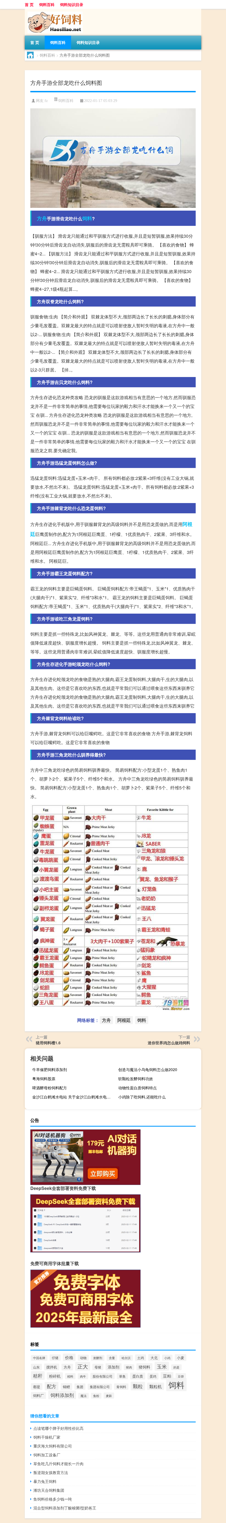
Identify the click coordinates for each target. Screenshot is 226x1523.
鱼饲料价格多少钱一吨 (52, 1499)
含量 (112, 1357)
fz (46, 101)
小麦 (180, 1357)
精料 (70, 1376)
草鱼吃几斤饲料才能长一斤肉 (58, 1463)
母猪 (98, 1367)
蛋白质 (137, 1376)
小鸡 (167, 1357)
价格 (69, 1357)
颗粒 (138, 1386)
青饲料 (121, 1386)
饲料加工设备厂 (46, 1454)
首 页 (29, 4)
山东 (36, 1367)
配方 (51, 1386)
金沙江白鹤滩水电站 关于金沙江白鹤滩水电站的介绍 (73, 1097)
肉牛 (83, 1376)
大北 (154, 1357)
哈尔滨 (126, 1358)
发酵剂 (97, 1358)
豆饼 (181, 1376)
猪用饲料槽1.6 (48, 1042)
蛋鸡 (153, 1376)
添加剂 (113, 1367)
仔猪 (55, 1357)
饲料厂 (38, 1395)
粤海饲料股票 (43, 1078)
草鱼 (122, 1376)
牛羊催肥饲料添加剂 (49, 1069)
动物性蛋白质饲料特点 (137, 1087)
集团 (80, 1386)
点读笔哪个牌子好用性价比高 (58, 1428)
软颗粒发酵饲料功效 (135, 1078)
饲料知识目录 (71, 4)
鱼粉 (96, 1396)
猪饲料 (144, 1367)
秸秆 (37, 1375)
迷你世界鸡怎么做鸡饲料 (169, 1042)
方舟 (42, 218)
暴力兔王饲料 (45, 1481)
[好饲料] (54, 11)
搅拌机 (51, 1367)
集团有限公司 (100, 1387)
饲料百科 (47, 4)
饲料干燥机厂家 (46, 1437)
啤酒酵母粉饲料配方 (49, 1087)
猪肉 (129, 1367)
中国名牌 (39, 1358)
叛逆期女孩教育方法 (50, 1472)
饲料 (87, 218)
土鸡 (140, 1357)
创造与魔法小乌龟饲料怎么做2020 (147, 1069)
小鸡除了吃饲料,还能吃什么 (142, 1097)
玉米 (162, 1366)
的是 (176, 1367)
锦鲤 (66, 1386)
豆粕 (167, 1376)
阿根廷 (124, 1020)
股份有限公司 (102, 1376)
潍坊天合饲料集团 (48, 1490)
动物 (83, 1357)
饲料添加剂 (62, 1394)
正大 (82, 1366)
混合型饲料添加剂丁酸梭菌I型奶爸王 (64, 1508)
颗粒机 (155, 1386)
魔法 (83, 1396)
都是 (36, 1386)
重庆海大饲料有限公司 (52, 1446)
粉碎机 (55, 1376)
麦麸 (109, 1395)
